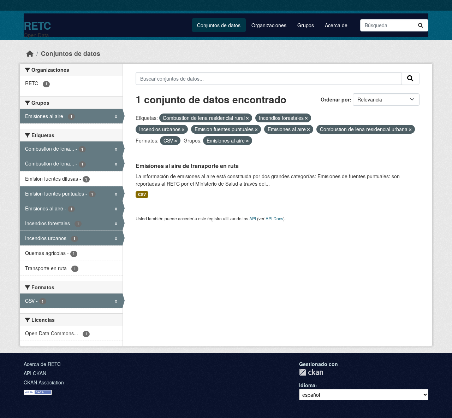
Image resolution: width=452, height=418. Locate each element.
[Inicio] (30, 53)
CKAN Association (44, 382)
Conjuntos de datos (218, 25)
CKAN (311, 372)
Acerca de (336, 25)
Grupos (305, 25)
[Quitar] (247, 118)
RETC (37, 25)
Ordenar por (335, 99)
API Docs (274, 218)
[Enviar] (421, 25)
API (252, 218)
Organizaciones (268, 25)
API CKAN (35, 373)
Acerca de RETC (42, 363)
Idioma (307, 385)
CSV (142, 194)
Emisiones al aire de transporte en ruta (187, 166)
